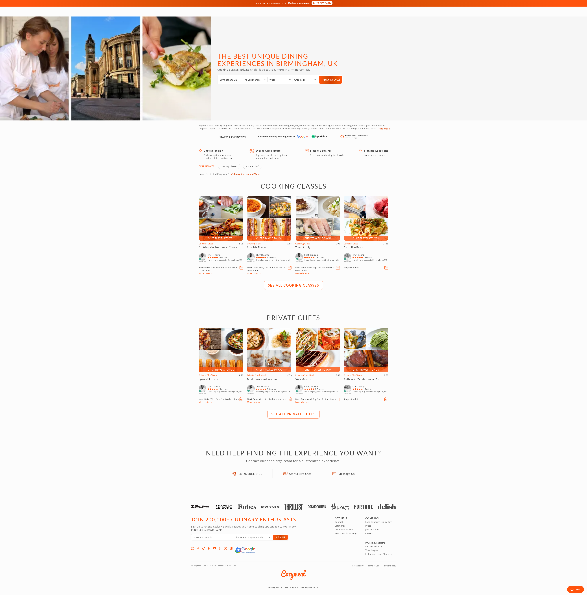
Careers (369, 533)
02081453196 (230, 565)
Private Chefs (253, 166)
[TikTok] (203, 548)
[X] (225, 548)
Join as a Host (372, 529)
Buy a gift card (322, 3)
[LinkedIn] (231, 548)
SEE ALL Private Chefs (293, 413)
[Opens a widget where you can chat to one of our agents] (575, 589)
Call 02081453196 (250, 474)
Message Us (346, 474)
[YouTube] (214, 548)
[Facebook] (198, 548)
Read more (384, 128)
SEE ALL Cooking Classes (293, 285)
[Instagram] (192, 548)
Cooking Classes (229, 166)
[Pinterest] (220, 548)
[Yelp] (209, 548)
